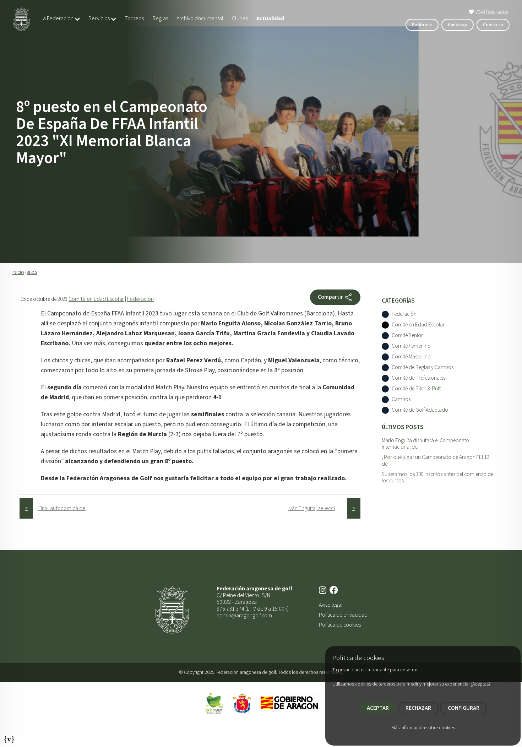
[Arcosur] (213, 703)
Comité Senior (407, 335)
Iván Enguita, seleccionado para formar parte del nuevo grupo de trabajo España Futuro (317, 508)
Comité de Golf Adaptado (420, 410)
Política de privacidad (343, 615)
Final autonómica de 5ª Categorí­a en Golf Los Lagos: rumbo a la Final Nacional (67, 508)
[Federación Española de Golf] (242, 703)
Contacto (493, 24)
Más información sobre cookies (423, 727)
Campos (401, 399)
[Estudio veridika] (9, 737)
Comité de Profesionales (418, 378)
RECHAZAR (418, 708)
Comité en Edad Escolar (96, 299)
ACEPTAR (378, 708)
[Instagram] (323, 591)
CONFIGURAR (463, 708)
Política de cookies (340, 625)
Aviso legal (330, 605)
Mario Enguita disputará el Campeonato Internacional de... (425, 444)
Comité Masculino (411, 357)
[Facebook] (334, 591)
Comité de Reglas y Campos (422, 367)
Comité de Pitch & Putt (416, 389)
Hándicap (457, 24)
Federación (140, 299)
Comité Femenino (411, 346)
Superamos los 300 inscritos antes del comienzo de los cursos (437, 477)
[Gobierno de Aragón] (289, 703)
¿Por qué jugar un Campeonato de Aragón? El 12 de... (435, 460)
